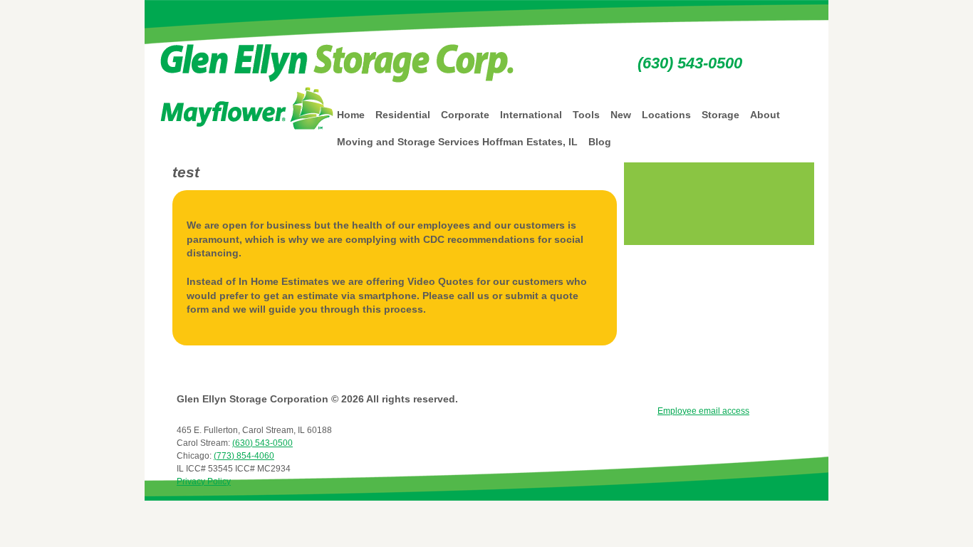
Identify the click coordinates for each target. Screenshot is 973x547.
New (620, 114)
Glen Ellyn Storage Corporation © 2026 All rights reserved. (317, 399)
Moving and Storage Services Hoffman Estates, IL (457, 141)
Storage (720, 114)
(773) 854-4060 (244, 456)
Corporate (465, 114)
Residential (402, 114)
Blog (599, 141)
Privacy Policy (204, 481)
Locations (666, 114)
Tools (586, 114)
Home (351, 114)
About (765, 114)
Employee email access (703, 411)
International (531, 114)
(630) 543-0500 (690, 63)
